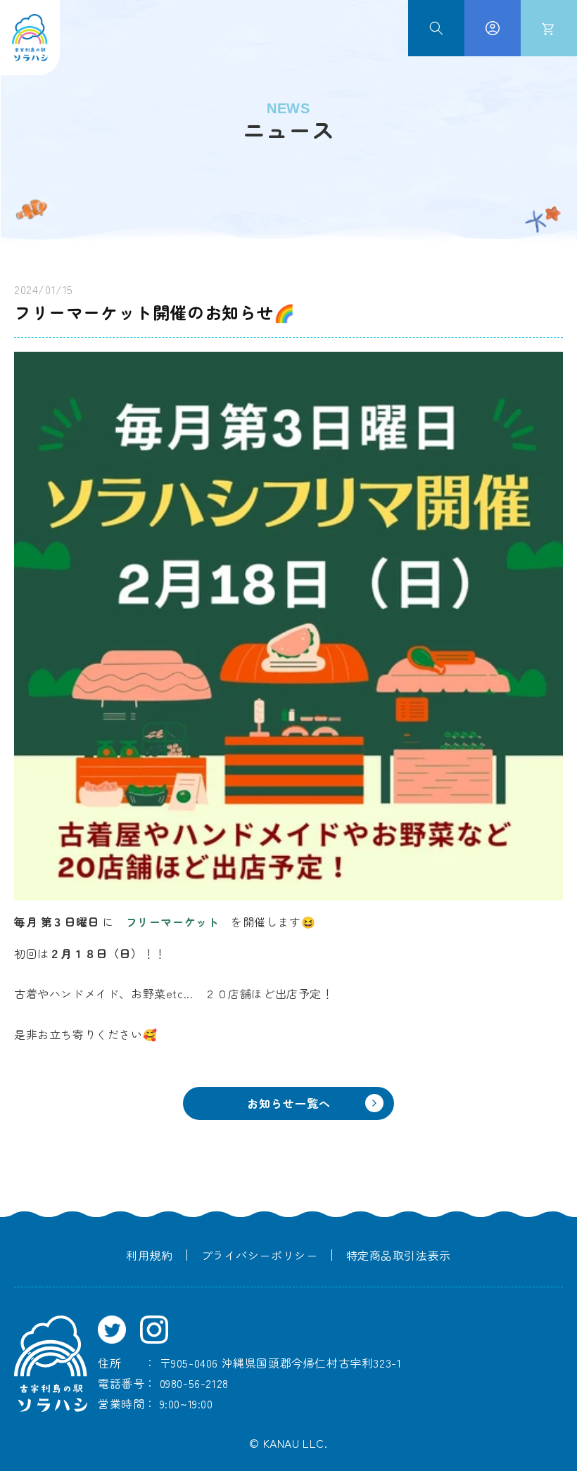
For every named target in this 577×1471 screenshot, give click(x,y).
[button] (436, 28)
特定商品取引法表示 (398, 1255)
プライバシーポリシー (259, 1255)
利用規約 (149, 1255)
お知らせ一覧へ (289, 1103)
